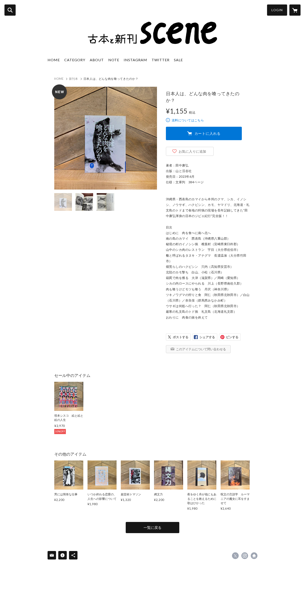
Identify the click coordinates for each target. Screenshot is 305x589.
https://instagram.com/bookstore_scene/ (244, 555)
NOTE (113, 60)
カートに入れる (207, 133)
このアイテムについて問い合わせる (201, 349)
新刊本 (73, 78)
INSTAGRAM (135, 60)
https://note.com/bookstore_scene (254, 555)
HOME (54, 60)
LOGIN (277, 10)
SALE (178, 60)
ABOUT (97, 60)
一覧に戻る (152, 527)
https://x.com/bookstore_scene (235, 555)
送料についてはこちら (188, 120)
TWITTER (160, 60)
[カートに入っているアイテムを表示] (295, 10)
